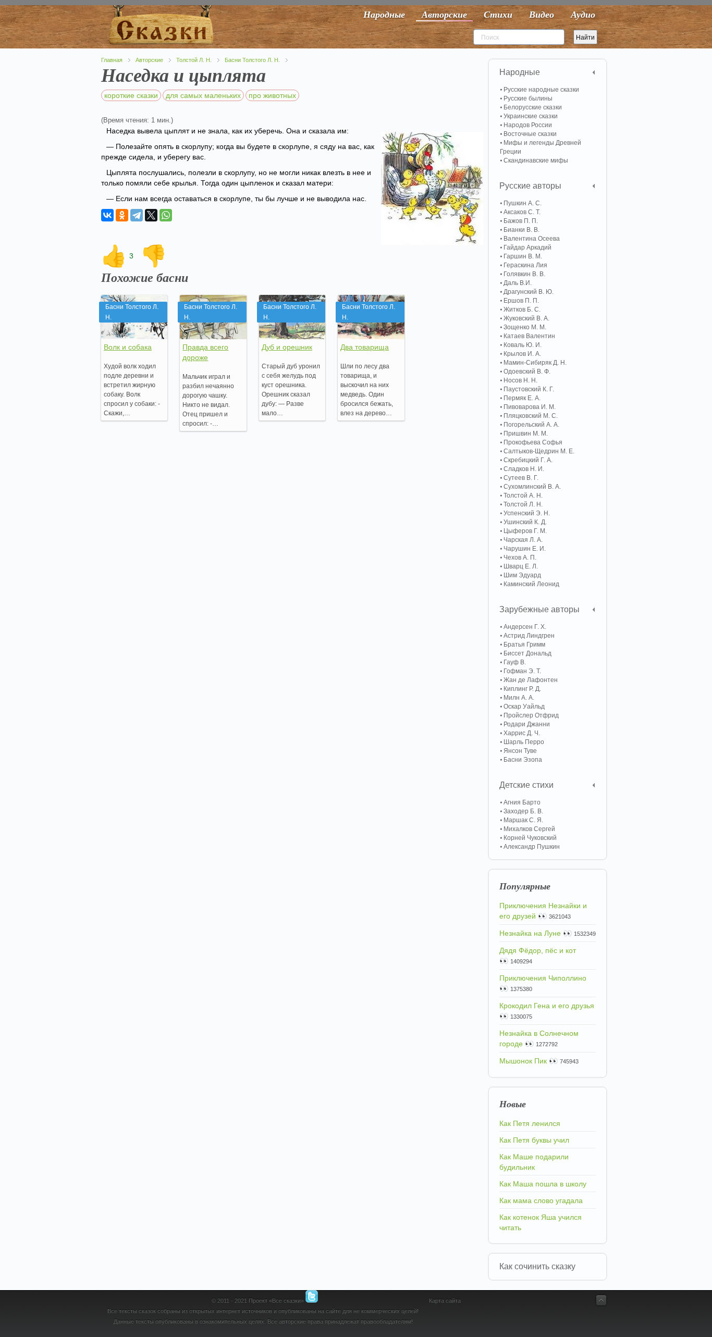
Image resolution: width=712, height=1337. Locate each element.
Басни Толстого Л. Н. (252, 60)
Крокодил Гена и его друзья (546, 1005)
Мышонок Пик (523, 1061)
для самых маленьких (203, 95)
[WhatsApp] (165, 215)
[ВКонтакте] (107, 215)
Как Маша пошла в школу (542, 1184)
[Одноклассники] (122, 215)
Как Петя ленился (529, 1123)
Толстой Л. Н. (194, 60)
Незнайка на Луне (530, 933)
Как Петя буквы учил (534, 1140)
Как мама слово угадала (541, 1200)
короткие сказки (131, 95)
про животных (272, 95)
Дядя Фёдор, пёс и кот (537, 950)
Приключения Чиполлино (542, 978)
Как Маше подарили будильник (534, 1162)
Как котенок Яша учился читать (540, 1222)
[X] (151, 215)
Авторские (149, 60)
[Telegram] (136, 215)
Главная (111, 60)
